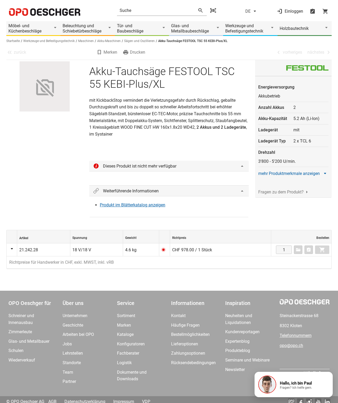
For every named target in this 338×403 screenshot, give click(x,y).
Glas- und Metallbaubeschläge (190, 28)
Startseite (13, 41)
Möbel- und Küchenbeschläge (24, 28)
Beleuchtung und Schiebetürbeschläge (82, 28)
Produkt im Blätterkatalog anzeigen (132, 204)
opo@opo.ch (291, 345)
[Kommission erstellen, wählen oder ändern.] (298, 249)
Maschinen (86, 41)
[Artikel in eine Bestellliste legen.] (308, 249)
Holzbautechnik (294, 28)
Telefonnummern (296, 335)
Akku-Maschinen (109, 41)
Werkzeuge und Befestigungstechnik (244, 28)
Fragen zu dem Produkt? (281, 191)
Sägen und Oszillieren (139, 41)
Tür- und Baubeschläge (130, 28)
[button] (294, 384)
